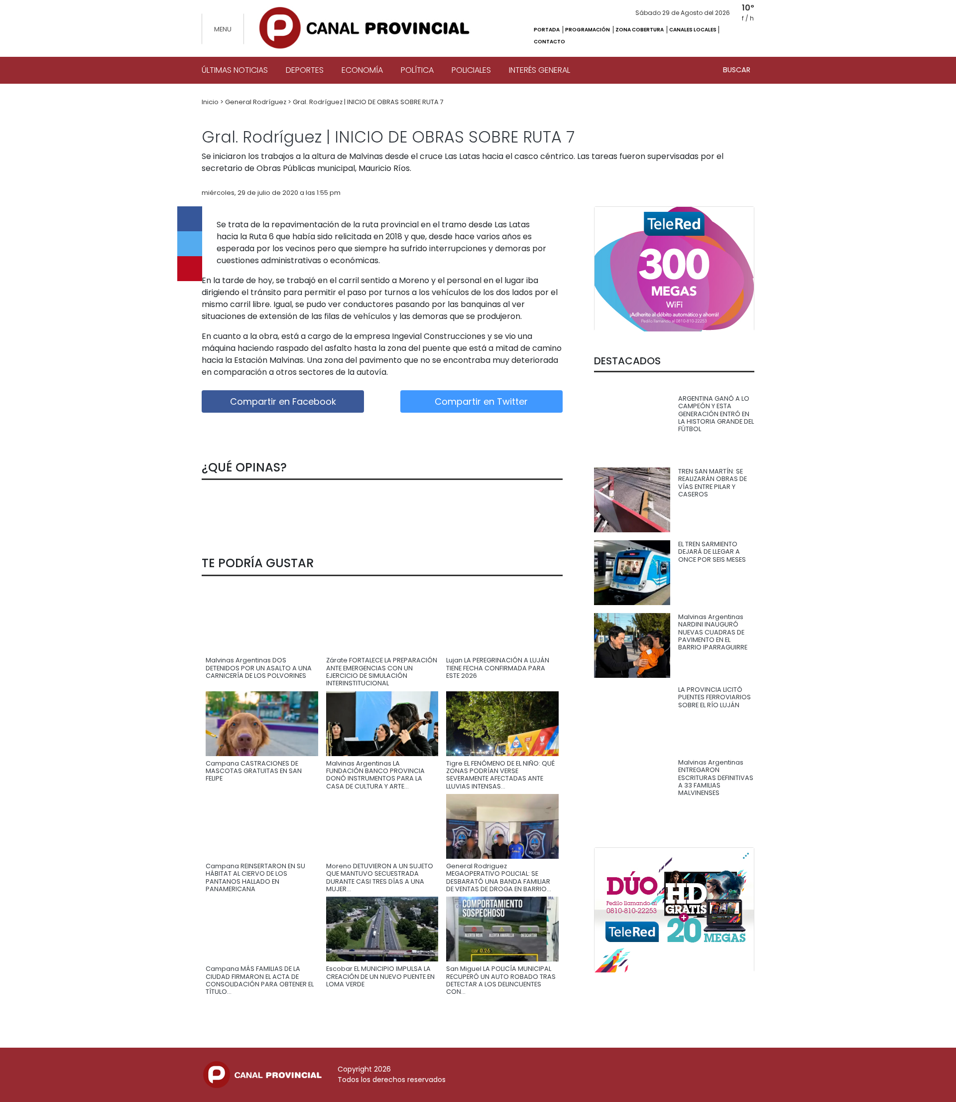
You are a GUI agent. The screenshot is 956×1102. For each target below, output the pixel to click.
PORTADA (547, 29)
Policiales (471, 70)
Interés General (539, 70)
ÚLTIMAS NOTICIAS (235, 70)
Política (417, 70)
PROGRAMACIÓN (588, 29)
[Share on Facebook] (189, 218)
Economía (362, 70)
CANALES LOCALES (693, 29)
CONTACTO (549, 41)
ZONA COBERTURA (640, 29)
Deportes (305, 70)
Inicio (211, 102)
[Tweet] (189, 243)
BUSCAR (736, 70)
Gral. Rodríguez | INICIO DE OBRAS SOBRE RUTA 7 (368, 102)
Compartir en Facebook (283, 401)
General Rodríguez (256, 102)
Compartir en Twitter (481, 401)
